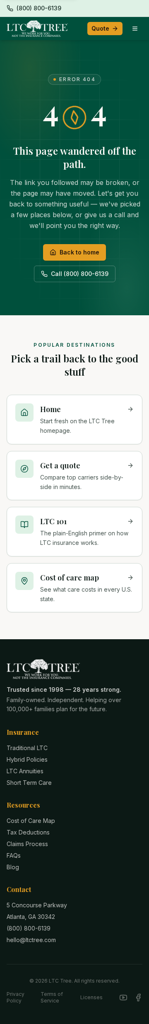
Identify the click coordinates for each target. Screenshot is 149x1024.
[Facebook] (138, 997)
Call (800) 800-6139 (79, 273)
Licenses (91, 997)
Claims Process (27, 843)
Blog (13, 867)
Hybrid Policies (27, 759)
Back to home (79, 252)
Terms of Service (52, 997)
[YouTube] (123, 997)
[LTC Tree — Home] (37, 28)
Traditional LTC (27, 747)
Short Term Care (29, 782)
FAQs (14, 855)
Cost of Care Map (31, 820)
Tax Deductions (28, 832)
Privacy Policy (15, 997)
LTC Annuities (25, 771)
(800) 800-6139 (28, 928)
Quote (100, 28)
